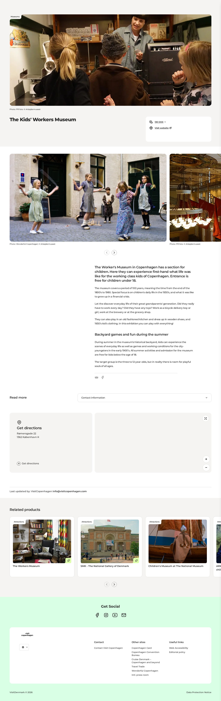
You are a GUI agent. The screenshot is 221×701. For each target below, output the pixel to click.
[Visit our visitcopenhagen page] (97, 615)
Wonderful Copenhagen (145, 670)
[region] (153, 443)
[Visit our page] (106, 615)
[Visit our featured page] (115, 615)
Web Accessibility (178, 648)
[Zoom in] (206, 459)
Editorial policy (177, 652)
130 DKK (159, 122)
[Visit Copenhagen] (27, 634)
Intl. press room (140, 675)
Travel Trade (138, 666)
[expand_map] (205, 418)
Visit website (162, 128)
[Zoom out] (206, 467)
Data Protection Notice (198, 692)
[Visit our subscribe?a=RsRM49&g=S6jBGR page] (123, 615)
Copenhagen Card (142, 648)
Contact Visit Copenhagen (108, 648)
